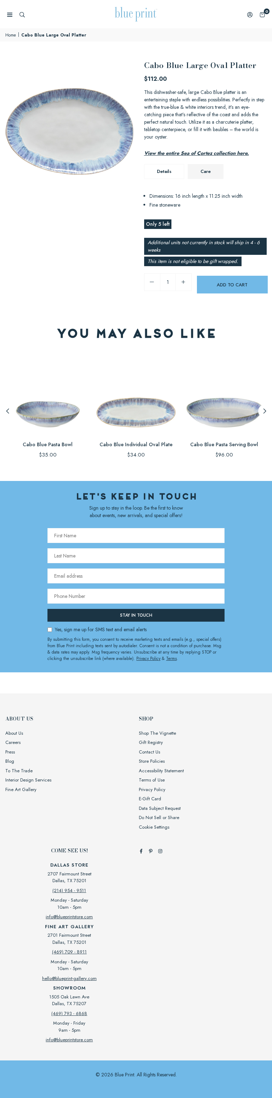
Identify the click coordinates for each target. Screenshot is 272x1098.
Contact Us (149, 752)
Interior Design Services (28, 780)
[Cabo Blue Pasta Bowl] (48, 394)
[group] (69, 123)
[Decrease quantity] (152, 282)
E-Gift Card (150, 798)
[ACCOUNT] (250, 14)
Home (10, 35)
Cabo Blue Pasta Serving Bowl (224, 444)
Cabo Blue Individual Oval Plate (136, 444)
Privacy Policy (148, 658)
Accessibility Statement (161, 770)
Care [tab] (205, 171)
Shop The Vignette (157, 733)
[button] (262, 14)
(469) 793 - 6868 (69, 1013)
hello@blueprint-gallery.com (69, 978)
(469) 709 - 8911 (69, 951)
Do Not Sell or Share (159, 817)
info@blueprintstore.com (69, 916)
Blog (9, 761)
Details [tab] (164, 171)
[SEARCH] (22, 14)
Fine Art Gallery (20, 789)
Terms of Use (152, 780)
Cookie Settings (154, 827)
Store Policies (152, 761)
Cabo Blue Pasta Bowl (48, 444)
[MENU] (10, 14)
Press (10, 752)
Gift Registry (151, 742)
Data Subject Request (160, 808)
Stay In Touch (136, 615)
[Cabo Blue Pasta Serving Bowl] (224, 394)
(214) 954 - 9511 (69, 890)
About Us (14, 733)
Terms (171, 658)
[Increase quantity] (183, 282)
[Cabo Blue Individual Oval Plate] (136, 394)
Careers (13, 742)
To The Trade (19, 770)
